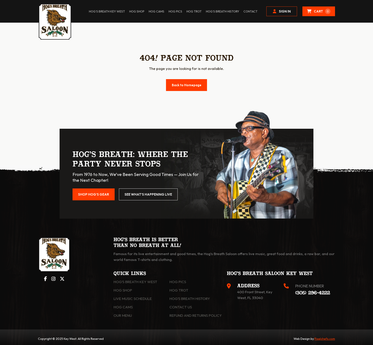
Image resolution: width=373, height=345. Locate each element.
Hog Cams (156, 11)
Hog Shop (123, 290)
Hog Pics (177, 281)
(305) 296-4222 (312, 293)
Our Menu (123, 315)
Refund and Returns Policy (195, 315)
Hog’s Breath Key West (107, 11)
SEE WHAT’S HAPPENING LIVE (148, 194)
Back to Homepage (186, 85)
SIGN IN (285, 11)
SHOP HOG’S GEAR (93, 194)
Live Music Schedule (133, 298)
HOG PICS (175, 11)
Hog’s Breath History (222, 11)
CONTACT (250, 11)
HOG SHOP (136, 11)
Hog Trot (178, 290)
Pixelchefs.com (325, 339)
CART (321, 11)
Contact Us (180, 307)
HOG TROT (194, 11)
